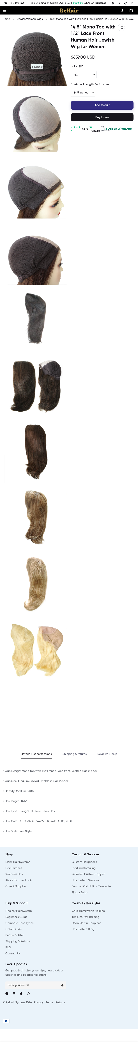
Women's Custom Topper (88, 874)
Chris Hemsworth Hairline (88, 911)
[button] (122, 10)
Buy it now (102, 117)
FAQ (8, 947)
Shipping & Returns (17, 941)
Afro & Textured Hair (18, 880)
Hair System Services (85, 880)
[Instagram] (119, 3)
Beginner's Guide (16, 917)
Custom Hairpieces (84, 862)
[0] (131, 10)
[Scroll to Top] (131, 1022)
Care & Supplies (15, 886)
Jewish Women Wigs (30, 19)
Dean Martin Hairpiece (86, 923)
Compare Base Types (19, 923)
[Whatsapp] (132, 3)
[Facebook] (113, 3)
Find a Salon (80, 892)
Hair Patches (13, 868)
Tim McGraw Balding (85, 917)
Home (6, 19)
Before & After (14, 935)
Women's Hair (14, 874)
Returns (60, 1002)
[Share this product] (121, 27)
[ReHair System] (69, 10)
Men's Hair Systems (17, 862)
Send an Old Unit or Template (91, 886)
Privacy (38, 1002)
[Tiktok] (125, 3)
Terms (49, 1002)
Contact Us (12, 953)
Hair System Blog (83, 929)
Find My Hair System (18, 911)
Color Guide (13, 929)
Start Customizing (84, 868)
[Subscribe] (62, 985)
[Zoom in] (61, 32)
